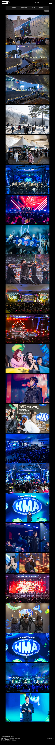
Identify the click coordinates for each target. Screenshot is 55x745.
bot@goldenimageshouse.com (9, 740)
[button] (46, 11)
